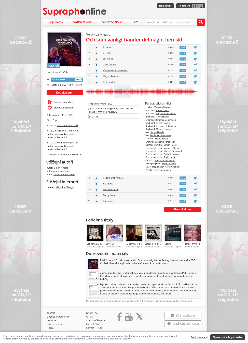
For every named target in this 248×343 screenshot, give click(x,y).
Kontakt (51, 313)
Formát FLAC (93, 324)
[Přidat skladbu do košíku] (195, 47)
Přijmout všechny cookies (227, 337)
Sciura (167, 244)
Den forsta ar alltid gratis (99, 244)
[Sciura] (173, 233)
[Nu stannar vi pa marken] (134, 233)
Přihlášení (184, 5)
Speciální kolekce (95, 320)
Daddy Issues (110, 195)
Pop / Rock (55, 22)
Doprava (51, 320)
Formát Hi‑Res (94, 327)
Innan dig (107, 47)
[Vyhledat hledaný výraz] (201, 22)
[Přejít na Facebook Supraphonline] (119, 318)
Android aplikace (185, 323)
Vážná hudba (82, 22)
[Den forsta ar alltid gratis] (95, 233)
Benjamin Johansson (166, 113)
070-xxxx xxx (109, 64)
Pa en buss (108, 201)
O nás (89, 316)
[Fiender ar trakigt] (192, 233)
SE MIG (107, 53)
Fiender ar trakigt (192, 244)
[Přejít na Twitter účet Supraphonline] (139, 318)
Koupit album (64, 92)
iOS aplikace (185, 315)
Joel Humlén (170, 157)
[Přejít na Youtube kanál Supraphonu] (128, 318)
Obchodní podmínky (58, 316)
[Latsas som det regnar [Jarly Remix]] (153, 233)
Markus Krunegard (165, 129)
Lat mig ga (108, 58)
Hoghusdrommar (111, 76)
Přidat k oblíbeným (64, 107)
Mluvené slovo (112, 22)
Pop (54, 120)
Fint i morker (109, 82)
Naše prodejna (55, 324)
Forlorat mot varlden (113, 178)
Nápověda (92, 313)
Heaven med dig (111, 189)
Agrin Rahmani (61, 171)
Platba (50, 327)
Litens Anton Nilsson (64, 174)
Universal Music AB (67, 125)
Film (135, 22)
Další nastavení (199, 337)
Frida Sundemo (171, 154)
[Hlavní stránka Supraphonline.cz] (75, 12)
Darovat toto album (64, 102)
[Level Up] (114, 233)
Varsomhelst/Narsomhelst (115, 70)
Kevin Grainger (169, 163)
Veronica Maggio (65, 187)
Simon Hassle (60, 167)
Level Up (110, 244)
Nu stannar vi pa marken (137, 244)
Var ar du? (108, 183)
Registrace (165, 5)
